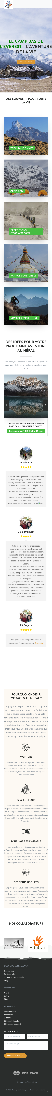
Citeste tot (39, 643)
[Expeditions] (26, 221)
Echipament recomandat (14, 977)
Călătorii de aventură (12, 1024)
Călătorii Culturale (11, 1021)
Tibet (6, 999)
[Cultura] (26, 261)
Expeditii (7, 1018)
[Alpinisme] (26, 176)
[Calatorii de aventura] (26, 303)
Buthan (7, 996)
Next (46, 652)
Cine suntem (9, 971)
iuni (11, 1015)
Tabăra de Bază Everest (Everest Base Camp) (25, 425)
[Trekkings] (26, 136)
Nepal (6, 993)
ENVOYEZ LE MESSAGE (15, 1056)
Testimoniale (9, 974)
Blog (6, 980)
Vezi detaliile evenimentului (26, 59)
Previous (43, 652)
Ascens (7, 1015)
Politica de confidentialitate (26, 1082)
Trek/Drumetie (10, 1011)
